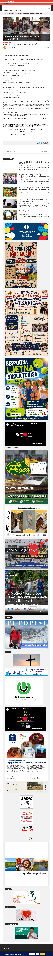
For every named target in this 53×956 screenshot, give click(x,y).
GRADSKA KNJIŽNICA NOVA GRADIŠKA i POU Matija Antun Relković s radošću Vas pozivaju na (34, 189)
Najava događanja (7, 10)
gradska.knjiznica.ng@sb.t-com (12, 114)
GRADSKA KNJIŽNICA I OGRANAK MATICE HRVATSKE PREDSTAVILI (33, 200)
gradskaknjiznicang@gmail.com (28, 114)
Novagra (19, 47)
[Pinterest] (47, 143)
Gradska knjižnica (18, 13)
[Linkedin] (46, 143)
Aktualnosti (17, 7)
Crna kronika (18, 10)
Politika (43, 7)
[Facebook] (46, 1)
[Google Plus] (44, 143)
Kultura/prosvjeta (10, 13)
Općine (37, 7)
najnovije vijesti (7, 7)
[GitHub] (47, 1)
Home (4, 13)
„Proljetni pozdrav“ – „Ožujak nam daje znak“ (33, 211)
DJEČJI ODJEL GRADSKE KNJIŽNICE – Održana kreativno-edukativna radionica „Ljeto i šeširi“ (34, 176)
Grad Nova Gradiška (28, 7)
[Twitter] (49, 1)
